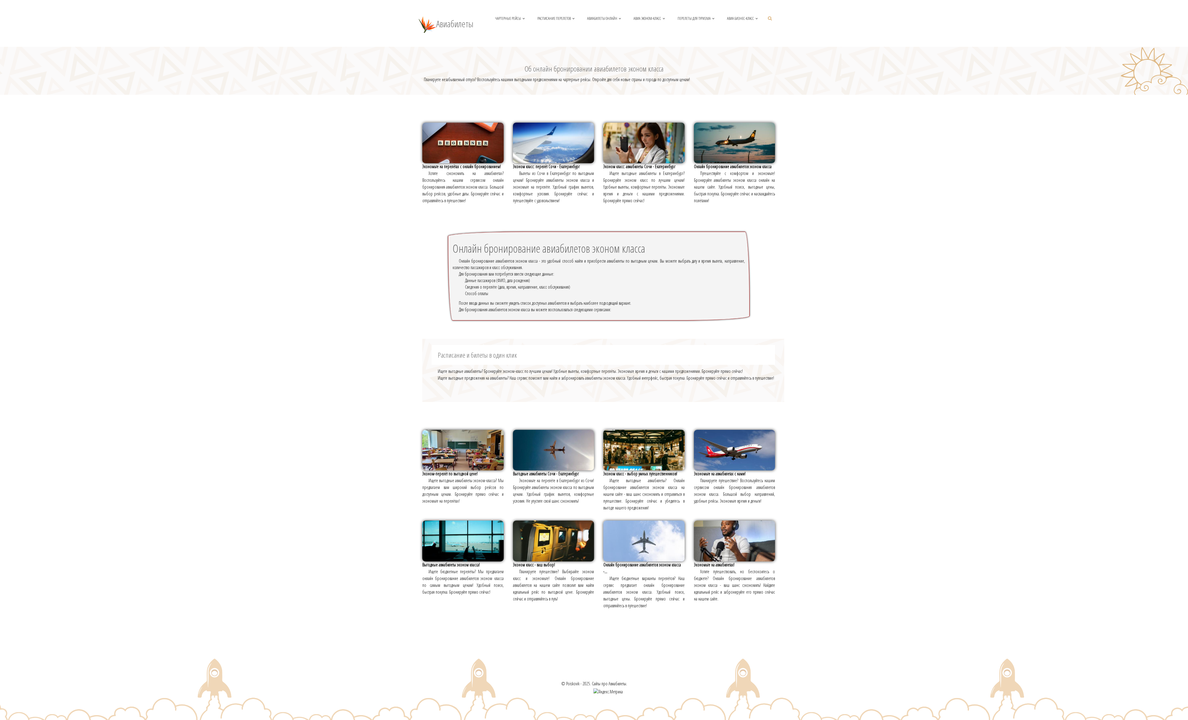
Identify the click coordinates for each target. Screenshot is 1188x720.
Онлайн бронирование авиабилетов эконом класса (733, 166)
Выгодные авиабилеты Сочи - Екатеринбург (546, 474)
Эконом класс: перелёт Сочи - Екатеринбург (546, 166)
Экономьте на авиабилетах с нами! (720, 474)
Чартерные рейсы (508, 18)
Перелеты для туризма (694, 18)
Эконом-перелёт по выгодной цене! (450, 474)
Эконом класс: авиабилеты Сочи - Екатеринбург (639, 166)
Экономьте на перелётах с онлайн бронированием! (461, 166)
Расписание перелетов (554, 18)
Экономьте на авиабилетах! (714, 565)
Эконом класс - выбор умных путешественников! (640, 474)
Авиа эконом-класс (647, 18)
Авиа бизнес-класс (740, 18)
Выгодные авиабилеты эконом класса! (451, 565)
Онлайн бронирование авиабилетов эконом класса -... (642, 568)
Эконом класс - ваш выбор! (534, 565)
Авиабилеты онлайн (602, 18)
